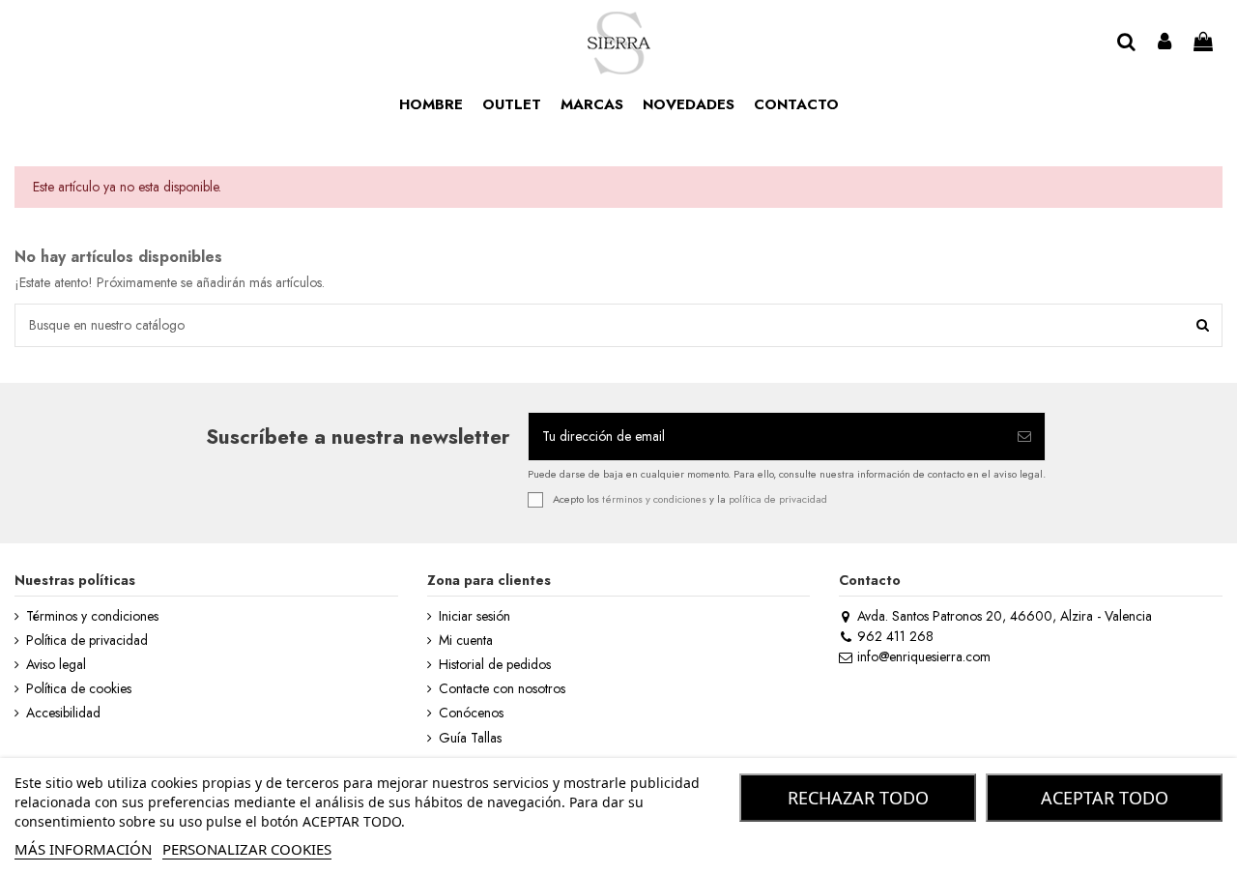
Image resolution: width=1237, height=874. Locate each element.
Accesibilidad (63, 713)
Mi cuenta (466, 640)
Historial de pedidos (495, 665)
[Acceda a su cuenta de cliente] (1165, 43)
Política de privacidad (87, 640)
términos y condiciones (654, 498)
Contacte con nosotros (502, 689)
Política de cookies (78, 689)
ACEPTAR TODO (1104, 797)
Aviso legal (56, 665)
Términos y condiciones (92, 616)
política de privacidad (778, 498)
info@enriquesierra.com (923, 656)
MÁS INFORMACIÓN (83, 849)
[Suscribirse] (1024, 436)
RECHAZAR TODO (858, 797)
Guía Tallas (470, 738)
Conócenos (471, 713)
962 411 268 (895, 636)
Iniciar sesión (474, 616)
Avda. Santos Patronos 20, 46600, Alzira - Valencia (1004, 616)
